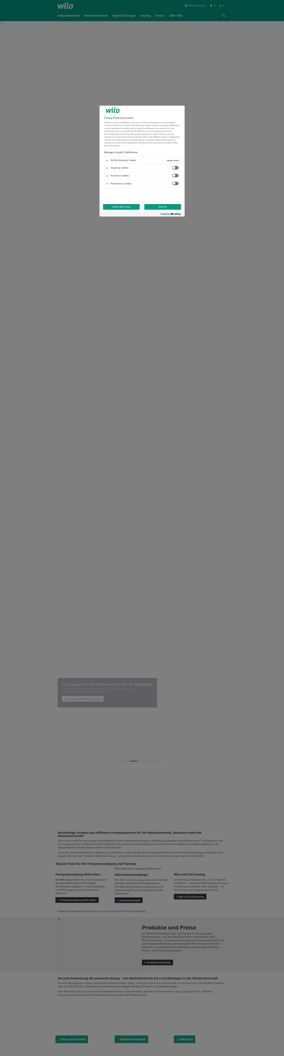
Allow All (163, 207)
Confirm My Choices (121, 207)
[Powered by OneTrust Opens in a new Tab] (172, 214)
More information (112, 145)
